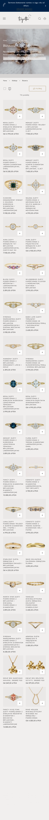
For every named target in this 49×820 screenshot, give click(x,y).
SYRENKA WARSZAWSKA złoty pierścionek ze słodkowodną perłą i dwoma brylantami (36, 363)
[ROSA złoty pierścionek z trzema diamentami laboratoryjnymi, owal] (13, 147)
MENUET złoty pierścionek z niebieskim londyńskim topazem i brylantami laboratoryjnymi (11, 444)
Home (5, 40)
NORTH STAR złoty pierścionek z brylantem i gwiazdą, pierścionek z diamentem (11, 602)
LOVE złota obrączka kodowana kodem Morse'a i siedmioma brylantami (35, 757)
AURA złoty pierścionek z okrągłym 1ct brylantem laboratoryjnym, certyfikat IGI (11, 245)
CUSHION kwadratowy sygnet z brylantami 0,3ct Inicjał (35, 794)
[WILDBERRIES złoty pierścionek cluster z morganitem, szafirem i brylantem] (36, 267)
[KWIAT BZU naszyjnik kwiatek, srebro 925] (13, 665)
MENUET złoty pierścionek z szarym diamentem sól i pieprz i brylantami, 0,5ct (35, 164)
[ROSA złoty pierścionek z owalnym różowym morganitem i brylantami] (13, 110)
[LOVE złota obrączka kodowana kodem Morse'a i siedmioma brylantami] (36, 741)
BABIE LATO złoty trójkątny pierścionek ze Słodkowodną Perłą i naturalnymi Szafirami (36, 322)
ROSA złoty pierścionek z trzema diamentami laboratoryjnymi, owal (12, 164)
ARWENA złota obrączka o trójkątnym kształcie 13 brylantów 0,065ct (12, 757)
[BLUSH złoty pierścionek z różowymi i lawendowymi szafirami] (13, 267)
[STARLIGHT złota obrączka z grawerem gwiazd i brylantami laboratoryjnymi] (13, 546)
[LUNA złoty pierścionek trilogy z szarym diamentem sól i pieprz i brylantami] (13, 509)
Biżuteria (24, 40)
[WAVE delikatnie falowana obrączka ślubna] (36, 546)
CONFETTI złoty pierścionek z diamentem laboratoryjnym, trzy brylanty (34, 484)
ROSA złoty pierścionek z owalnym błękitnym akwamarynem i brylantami (35, 400)
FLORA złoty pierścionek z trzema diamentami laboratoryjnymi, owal (35, 442)
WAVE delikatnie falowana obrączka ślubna (35, 561)
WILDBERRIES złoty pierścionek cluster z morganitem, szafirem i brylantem (36, 283)
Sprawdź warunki (24, 9)
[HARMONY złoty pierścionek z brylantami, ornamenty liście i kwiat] (13, 346)
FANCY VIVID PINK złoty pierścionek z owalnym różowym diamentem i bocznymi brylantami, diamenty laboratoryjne (13, 717)
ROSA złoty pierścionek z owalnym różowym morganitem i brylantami (12, 127)
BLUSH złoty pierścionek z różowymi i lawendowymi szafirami (10, 283)
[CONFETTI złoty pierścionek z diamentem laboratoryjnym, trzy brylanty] (36, 467)
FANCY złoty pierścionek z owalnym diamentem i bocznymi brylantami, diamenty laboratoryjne (13, 486)
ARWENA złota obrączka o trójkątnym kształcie (32, 639)
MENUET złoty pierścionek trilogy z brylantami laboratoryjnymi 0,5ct (36, 127)
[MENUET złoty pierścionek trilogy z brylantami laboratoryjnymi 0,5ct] (36, 110)
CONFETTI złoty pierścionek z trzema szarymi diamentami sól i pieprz (34, 526)
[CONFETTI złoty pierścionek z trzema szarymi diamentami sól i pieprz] (36, 509)
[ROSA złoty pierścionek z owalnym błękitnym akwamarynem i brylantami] (36, 383)
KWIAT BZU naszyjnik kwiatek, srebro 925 (13, 679)
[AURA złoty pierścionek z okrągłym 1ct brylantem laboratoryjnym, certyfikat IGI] (13, 227)
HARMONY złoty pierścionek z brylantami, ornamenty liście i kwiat (12, 363)
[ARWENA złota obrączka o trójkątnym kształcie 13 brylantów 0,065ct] (13, 741)
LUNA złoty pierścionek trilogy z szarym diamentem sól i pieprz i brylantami (13, 526)
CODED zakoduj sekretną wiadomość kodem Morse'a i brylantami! (12, 795)
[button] (4, 18)
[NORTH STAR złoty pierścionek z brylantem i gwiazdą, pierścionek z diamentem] (13, 584)
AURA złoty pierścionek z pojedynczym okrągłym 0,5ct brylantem (33, 244)
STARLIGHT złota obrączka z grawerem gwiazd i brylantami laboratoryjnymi (12, 563)
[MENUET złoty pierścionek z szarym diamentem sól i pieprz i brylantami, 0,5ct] (36, 147)
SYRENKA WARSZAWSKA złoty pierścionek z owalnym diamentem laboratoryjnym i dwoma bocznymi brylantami (13, 642)
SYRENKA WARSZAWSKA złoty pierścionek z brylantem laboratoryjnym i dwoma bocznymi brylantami (12, 323)
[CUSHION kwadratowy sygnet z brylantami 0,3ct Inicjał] (36, 778)
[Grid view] (4, 88)
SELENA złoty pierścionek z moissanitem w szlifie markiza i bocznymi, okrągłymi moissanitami (34, 204)
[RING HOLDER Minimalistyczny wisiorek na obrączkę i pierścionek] (36, 697)
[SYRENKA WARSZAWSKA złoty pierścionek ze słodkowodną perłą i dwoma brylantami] (36, 346)
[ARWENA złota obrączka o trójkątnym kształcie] (36, 624)
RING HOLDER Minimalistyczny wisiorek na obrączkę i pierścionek (34, 714)
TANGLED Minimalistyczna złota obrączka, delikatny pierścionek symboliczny (34, 602)
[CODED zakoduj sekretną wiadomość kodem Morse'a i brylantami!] (13, 778)
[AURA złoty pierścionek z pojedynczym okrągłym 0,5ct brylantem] (36, 227)
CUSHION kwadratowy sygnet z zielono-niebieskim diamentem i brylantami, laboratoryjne (13, 204)
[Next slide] (45, 6)
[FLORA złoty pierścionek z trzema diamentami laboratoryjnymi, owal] (36, 425)
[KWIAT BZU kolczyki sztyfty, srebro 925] (36, 665)
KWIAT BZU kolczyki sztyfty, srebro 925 (35, 679)
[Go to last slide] (3, 6)
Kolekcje (14, 40)
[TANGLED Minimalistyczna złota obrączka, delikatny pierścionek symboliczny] (36, 584)
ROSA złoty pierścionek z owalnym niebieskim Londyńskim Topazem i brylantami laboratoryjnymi (13, 402)
